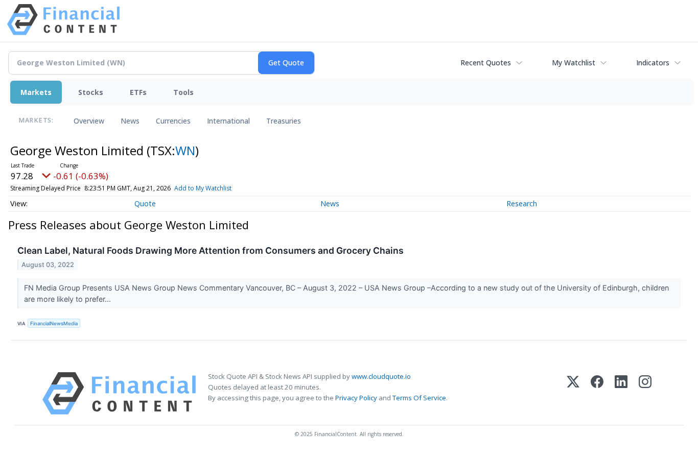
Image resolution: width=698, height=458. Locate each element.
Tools (183, 92)
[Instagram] (645, 393)
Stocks (90, 92)
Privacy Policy (356, 397)
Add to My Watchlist (202, 188)
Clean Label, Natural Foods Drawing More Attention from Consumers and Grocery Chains (210, 250)
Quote (145, 203)
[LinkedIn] (621, 393)
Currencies (173, 121)
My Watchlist (573, 62)
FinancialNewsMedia (54, 323)
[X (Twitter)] (573, 393)
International (228, 121)
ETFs (138, 92)
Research (521, 203)
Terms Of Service (419, 397)
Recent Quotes (485, 62)
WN (185, 150)
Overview (89, 121)
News (130, 121)
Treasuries (283, 121)
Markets (36, 92)
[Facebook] (597, 393)
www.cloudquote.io (381, 376)
